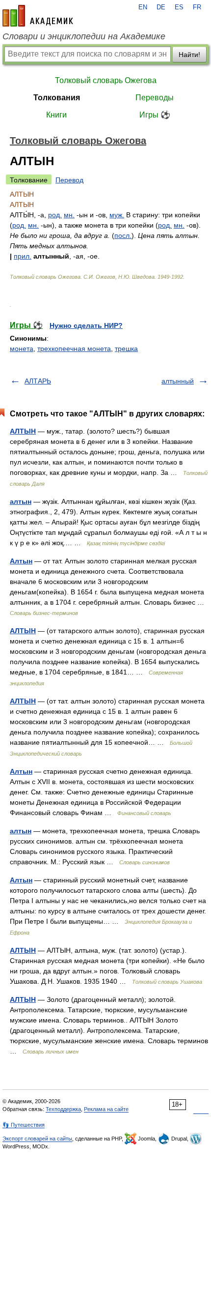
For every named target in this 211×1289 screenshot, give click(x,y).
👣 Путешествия (23, 1125)
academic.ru (37, 16)
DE (161, 7)
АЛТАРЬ (38, 381)
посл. (123, 235)
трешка (126, 348)
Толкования (56, 97)
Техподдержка (63, 1109)
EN (142, 7)
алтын (20, 501)
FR (197, 7)
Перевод (69, 180)
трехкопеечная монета (74, 348)
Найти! (189, 55)
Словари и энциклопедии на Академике (83, 36)
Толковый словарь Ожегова (106, 80)
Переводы (154, 97)
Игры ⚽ (154, 115)
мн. (69, 215)
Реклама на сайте (106, 1109)
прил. (22, 256)
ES (179, 7)
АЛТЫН (23, 431)
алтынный (177, 381)
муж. (116, 215)
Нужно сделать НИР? (86, 325)
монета (21, 348)
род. (55, 215)
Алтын (21, 561)
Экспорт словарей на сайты (37, 1139)
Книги (56, 115)
